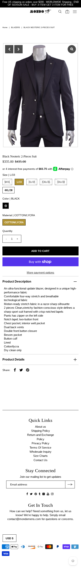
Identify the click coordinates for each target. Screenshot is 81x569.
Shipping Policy (40, 430)
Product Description (16, 281)
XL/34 (31, 182)
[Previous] (9, 49)
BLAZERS (15, 27)
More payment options (40, 272)
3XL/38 (61, 182)
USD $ (9, 538)
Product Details (13, 359)
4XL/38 (8, 190)
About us (40, 426)
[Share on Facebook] (15, 370)
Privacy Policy (40, 443)
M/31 (7, 182)
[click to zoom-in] (72, 49)
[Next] (18, 49)
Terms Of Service (40, 447)
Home (5, 27)
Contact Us (40, 460)
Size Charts (40, 455)
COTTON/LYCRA (14, 222)
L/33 (19, 182)
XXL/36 (46, 182)
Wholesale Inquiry (40, 451)
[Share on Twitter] (21, 370)
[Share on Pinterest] (28, 370)
